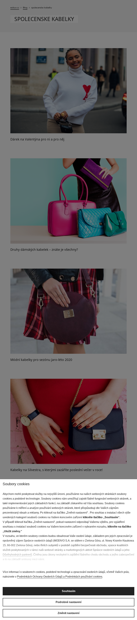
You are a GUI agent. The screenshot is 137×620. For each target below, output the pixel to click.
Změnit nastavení (68, 613)
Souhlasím (68, 591)
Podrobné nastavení (68, 602)
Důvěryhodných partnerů (17, 554)
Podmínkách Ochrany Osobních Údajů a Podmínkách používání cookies (59, 576)
